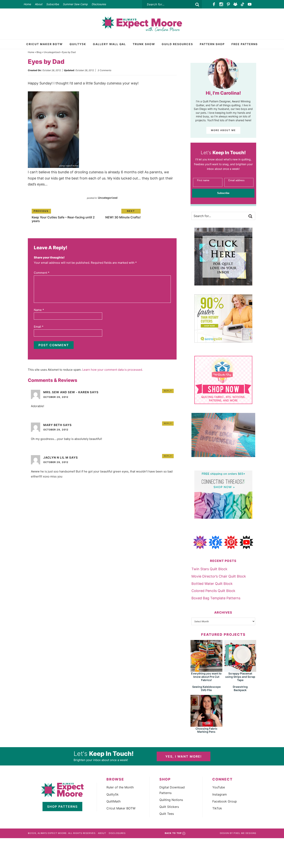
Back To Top (173, 833)
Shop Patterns (62, 806)
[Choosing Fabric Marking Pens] (206, 725)
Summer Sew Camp (75, 4)
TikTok (217, 808)
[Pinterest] (228, 4)
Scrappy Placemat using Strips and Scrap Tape (240, 677)
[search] (197, 4)
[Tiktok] (242, 4)
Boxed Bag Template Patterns (215, 598)
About (39, 4)
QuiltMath (113, 801)
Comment (41, 272)
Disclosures (99, 4)
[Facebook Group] (235, 4)
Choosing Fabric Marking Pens (206, 730)
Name (39, 310)
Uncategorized (52, 52)
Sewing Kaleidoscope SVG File (206, 688)
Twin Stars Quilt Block (209, 569)
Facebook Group (224, 801)
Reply (168, 391)
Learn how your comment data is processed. (112, 369)
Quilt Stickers (169, 807)
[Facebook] (214, 4)
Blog (39, 52)
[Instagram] (221, 4)
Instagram (219, 794)
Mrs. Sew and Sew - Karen (66, 392)
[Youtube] (249, 4)
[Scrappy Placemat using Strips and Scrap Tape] (240, 670)
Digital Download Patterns (172, 790)
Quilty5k (112, 794)
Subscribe (52, 4)
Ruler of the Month (120, 787)
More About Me (223, 130)
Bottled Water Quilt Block (212, 584)
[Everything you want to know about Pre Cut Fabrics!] (206, 670)
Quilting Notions (171, 800)
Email (38, 326)
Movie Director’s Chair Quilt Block (218, 576)
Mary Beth (52, 425)
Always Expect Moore (142, 24)
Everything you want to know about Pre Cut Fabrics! (206, 677)
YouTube (218, 787)
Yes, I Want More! (183, 756)
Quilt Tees (166, 814)
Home (27, 4)
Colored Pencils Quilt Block (213, 591)
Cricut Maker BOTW (120, 808)
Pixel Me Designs (245, 833)
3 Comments (104, 70)
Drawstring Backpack (240, 688)
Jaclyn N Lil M (55, 457)
